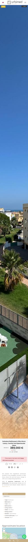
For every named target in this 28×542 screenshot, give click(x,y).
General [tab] (6, 494)
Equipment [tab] (6, 496)
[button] (3, 2)
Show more (5, 486)
